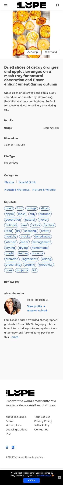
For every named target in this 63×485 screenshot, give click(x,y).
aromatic (12, 259)
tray (32, 214)
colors (35, 225)
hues (9, 270)
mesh (22, 214)
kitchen (11, 242)
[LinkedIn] (12, 447)
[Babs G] (12, 306)
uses (24, 225)
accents (37, 253)
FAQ (8, 433)
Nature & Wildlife (44, 189)
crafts (45, 231)
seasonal (30, 231)
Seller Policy (42, 425)
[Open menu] (6, 5)
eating (46, 259)
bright (10, 253)
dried (9, 208)
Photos (9, 182)
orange (32, 208)
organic (29, 264)
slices (45, 208)
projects (22, 270)
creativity (45, 264)
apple (10, 214)
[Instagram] (8, 447)
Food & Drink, (28, 182)
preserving (13, 264)
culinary (11, 225)
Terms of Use (42, 417)
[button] (31, 34)
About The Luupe (16, 417)
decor (24, 242)
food (9, 231)
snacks (25, 236)
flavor (43, 219)
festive (23, 253)
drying (23, 247)
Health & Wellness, (17, 189)
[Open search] (57, 5)
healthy (11, 236)
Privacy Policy (43, 421)
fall (34, 270)
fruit (20, 208)
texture (49, 225)
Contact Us (41, 429)
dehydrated (42, 236)
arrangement (42, 242)
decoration (13, 219)
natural (30, 219)
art (18, 231)
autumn (45, 214)
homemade (40, 247)
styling (10, 247)
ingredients (30, 259)
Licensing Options (16, 429)
